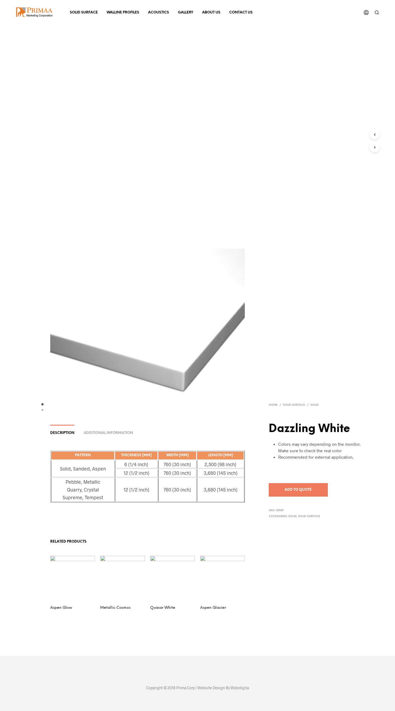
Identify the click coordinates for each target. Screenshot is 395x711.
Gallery (185, 12)
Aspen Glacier (213, 608)
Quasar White (162, 608)
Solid (314, 405)
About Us (211, 12)
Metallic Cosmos (115, 608)
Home (273, 405)
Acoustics (158, 12)
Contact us (241, 12)
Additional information (108, 433)
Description (62, 433)
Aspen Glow (61, 608)
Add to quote (298, 489)
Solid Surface (84, 12)
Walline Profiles (123, 12)
